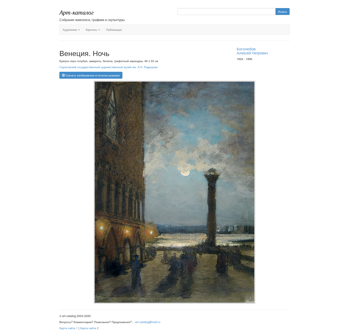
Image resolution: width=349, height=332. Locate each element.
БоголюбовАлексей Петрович (252, 50)
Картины (92, 29)
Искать (282, 12)
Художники (70, 29)
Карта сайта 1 (68, 328)
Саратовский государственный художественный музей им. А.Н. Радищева (108, 67)
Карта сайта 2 (89, 328)
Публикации (114, 29)
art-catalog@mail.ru (147, 322)
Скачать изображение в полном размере (92, 75)
